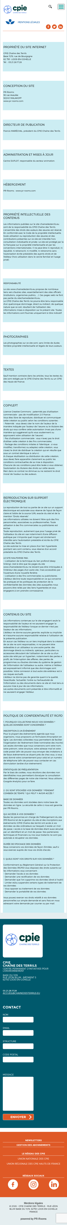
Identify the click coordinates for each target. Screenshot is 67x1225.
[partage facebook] (48, 26)
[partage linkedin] (60, 26)
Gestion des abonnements (33, 1145)
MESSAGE (8, 1075)
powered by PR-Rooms (33, 1218)
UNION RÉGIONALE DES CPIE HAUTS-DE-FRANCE (33, 1164)
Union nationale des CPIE (33, 1159)
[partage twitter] (54, 26)
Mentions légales (33, 1203)
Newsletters (33, 1140)
